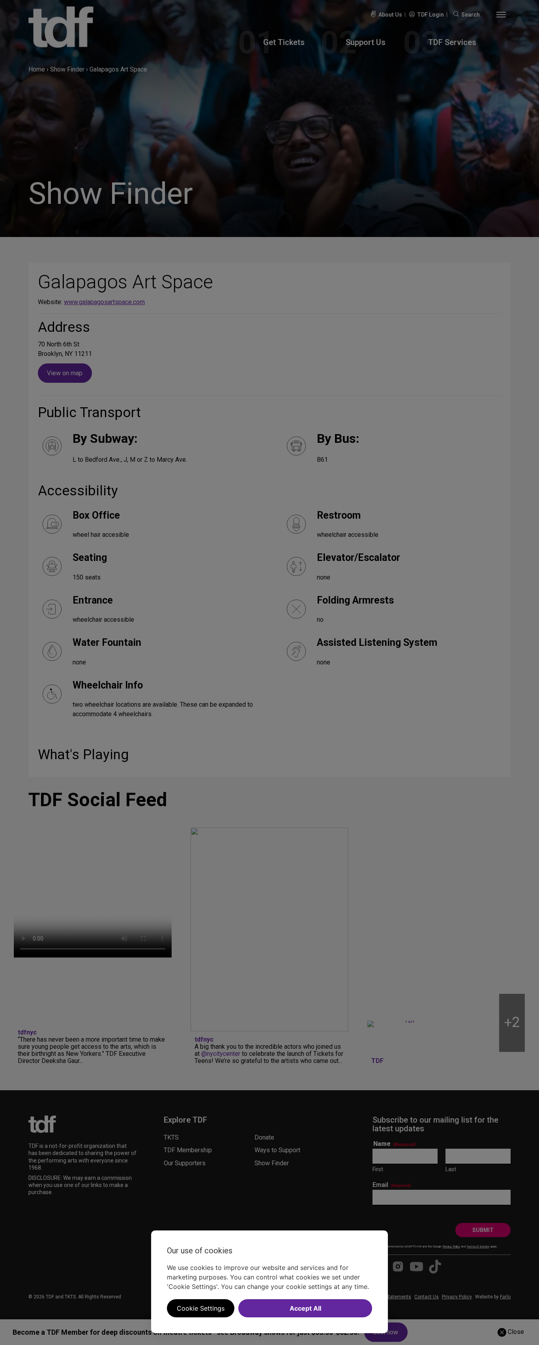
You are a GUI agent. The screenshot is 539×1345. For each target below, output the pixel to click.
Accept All (305, 1308)
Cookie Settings (201, 1308)
